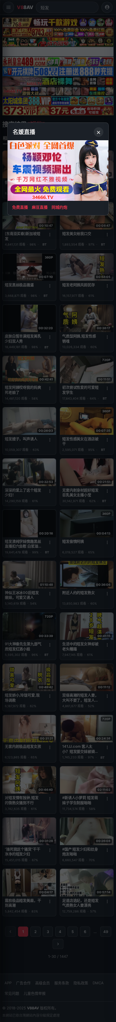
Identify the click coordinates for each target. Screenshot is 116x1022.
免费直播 (20, 207)
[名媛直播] (58, 511)
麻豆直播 (40, 207)
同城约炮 (59, 207)
